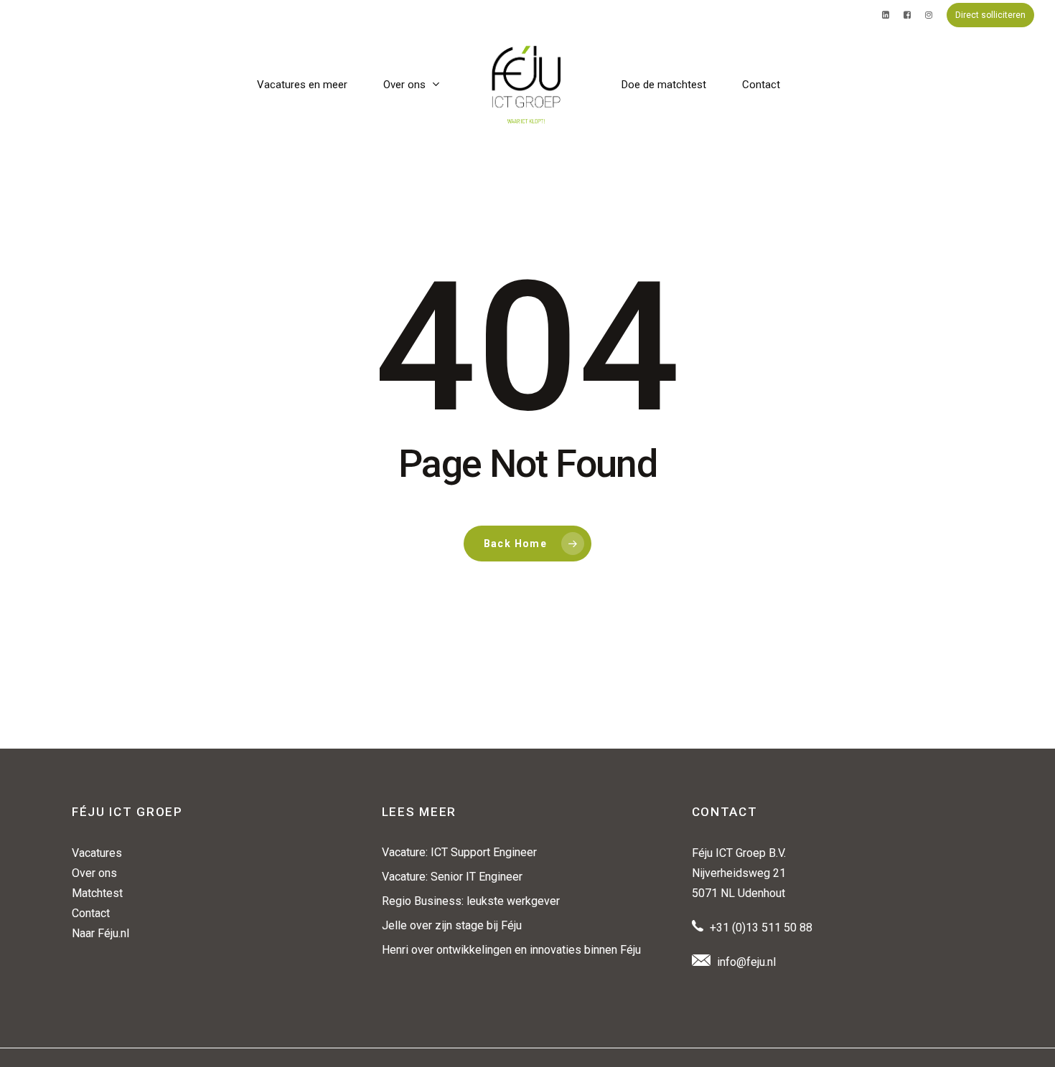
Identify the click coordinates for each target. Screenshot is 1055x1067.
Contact (91, 913)
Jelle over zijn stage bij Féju (452, 925)
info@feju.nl (746, 962)
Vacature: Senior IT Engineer (452, 876)
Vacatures (97, 853)
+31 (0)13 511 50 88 (761, 927)
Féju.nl (113, 933)
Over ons (94, 873)
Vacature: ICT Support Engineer (459, 852)
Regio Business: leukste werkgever (471, 901)
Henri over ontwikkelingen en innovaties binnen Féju (511, 950)
